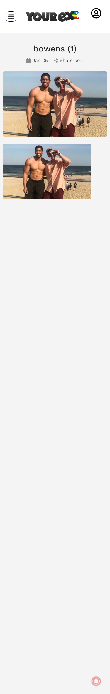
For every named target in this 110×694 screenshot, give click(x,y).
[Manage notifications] (96, 681)
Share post (72, 60)
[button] (11, 16)
